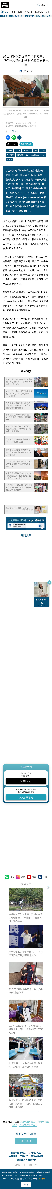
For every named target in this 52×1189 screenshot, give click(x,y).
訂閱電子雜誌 (35, 1152)
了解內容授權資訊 (28, 1124)
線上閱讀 (26, 1141)
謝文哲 (15, 131)
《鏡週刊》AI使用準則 (26, 1159)
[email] (36, 1165)
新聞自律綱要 (37, 1156)
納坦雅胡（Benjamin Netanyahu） (31, 155)
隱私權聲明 (43, 1178)
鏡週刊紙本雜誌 (27, 1121)
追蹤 (23, 876)
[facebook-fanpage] (24, 1165)
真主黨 (9, 159)
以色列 (9, 150)
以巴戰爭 (10, 155)
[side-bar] (49, 5)
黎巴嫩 (17, 150)
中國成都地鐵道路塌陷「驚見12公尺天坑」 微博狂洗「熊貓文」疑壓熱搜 (18, 428)
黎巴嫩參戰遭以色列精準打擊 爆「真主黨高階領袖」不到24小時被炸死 (18, 452)
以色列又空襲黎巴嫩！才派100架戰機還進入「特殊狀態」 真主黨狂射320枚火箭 (19, 475)
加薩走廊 (27, 150)
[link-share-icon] (19, 137)
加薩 (35, 150)
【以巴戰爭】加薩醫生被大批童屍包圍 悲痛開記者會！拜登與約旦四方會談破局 (19, 487)
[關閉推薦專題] (49, 582)
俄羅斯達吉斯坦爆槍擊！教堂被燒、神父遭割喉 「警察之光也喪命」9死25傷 (19, 381)
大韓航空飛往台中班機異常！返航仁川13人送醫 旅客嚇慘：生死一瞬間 (19, 393)
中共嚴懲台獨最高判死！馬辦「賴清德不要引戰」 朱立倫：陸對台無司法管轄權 (19, 405)
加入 (12, 876)
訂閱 (34, 876)
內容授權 (13, 1156)
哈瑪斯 (42, 150)
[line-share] (13, 137)
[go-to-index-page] (21, 71)
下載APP (24, 1156)
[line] (17, 1165)
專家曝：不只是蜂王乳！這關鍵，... (18, 509)
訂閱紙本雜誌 (5, 4)
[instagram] (30, 1165)
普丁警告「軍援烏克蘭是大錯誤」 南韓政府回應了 (18, 440)
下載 (45, 876)
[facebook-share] (8, 137)
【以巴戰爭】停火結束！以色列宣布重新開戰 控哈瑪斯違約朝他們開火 (19, 464)
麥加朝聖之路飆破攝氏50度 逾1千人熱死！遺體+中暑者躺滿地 (18, 417)
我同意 (26, 1184)
